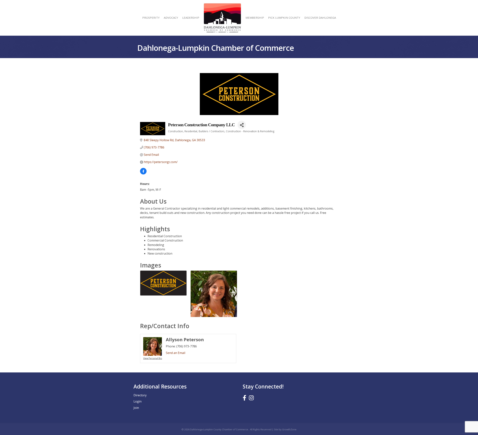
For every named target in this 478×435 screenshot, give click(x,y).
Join (136, 408)
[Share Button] (242, 125)
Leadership (190, 17)
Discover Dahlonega (320, 17)
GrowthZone (289, 429)
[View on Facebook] (143, 173)
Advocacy (171, 17)
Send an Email (175, 353)
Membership (255, 17)
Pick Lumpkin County (284, 17)
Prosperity (151, 17)
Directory (140, 395)
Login (138, 401)
